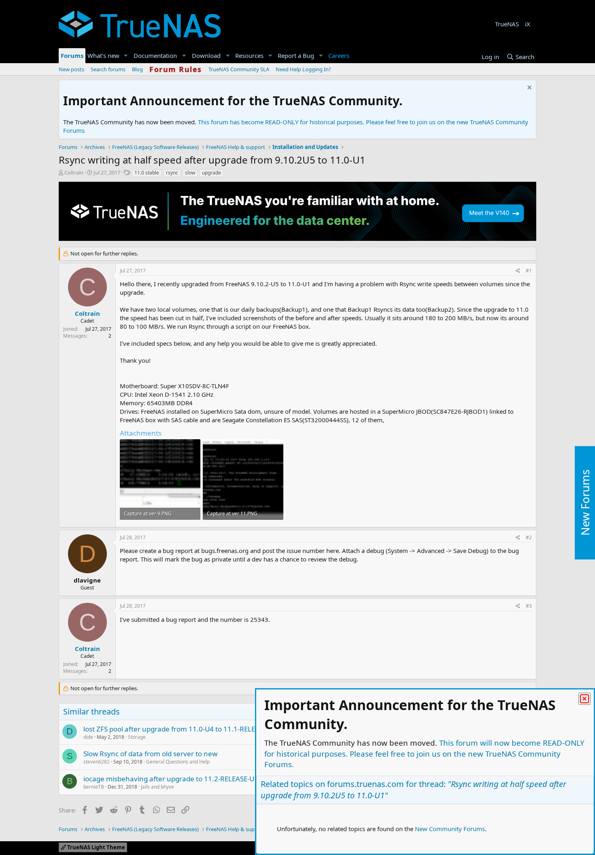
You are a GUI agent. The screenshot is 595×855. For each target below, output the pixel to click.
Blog (137, 69)
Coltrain (73, 172)
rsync (172, 172)
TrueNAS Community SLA (238, 69)
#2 (529, 537)
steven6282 (96, 761)
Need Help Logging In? (303, 69)
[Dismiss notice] (528, 88)
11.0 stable (146, 172)
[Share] (518, 271)
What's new (103, 55)
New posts (71, 69)
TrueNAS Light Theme (95, 847)
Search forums (108, 69)
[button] (126, 55)
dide (88, 737)
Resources (249, 55)
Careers (338, 55)
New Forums (585, 503)
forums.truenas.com (365, 783)
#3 (529, 605)
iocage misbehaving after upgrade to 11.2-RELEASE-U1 (170, 778)
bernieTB (93, 786)
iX (527, 24)
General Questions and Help (178, 761)
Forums (72, 55)
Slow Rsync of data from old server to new (150, 753)
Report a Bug (296, 55)
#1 (529, 270)
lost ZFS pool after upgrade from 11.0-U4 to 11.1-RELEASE (175, 729)
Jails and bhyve (157, 786)
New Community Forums (450, 829)
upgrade (211, 172)
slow (190, 172)
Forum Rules (175, 69)
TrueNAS (507, 24)
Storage (137, 737)
